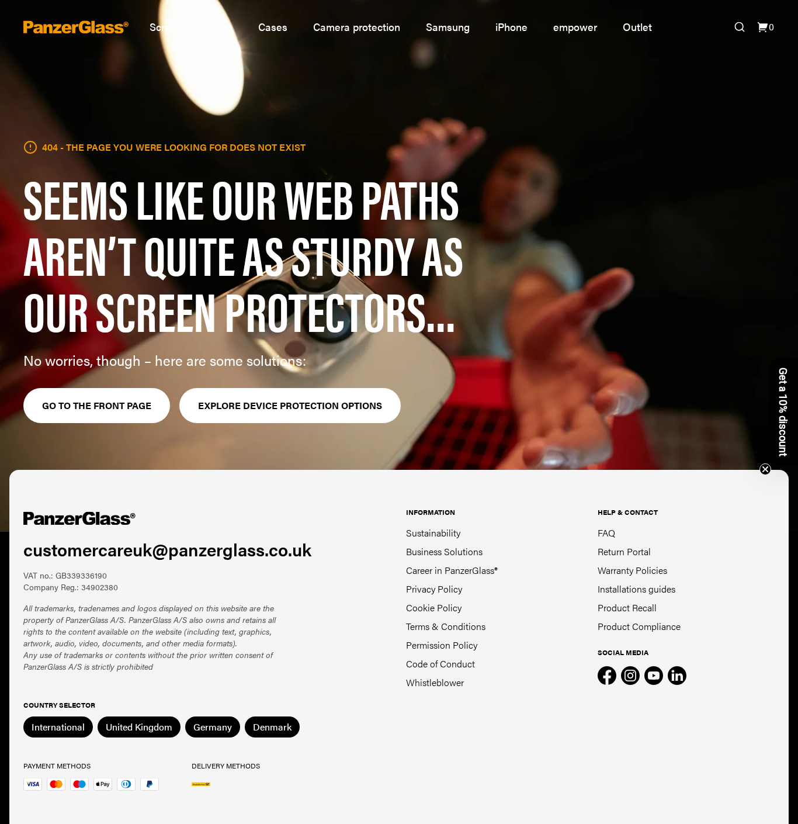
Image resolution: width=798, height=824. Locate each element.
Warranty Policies (632, 570)
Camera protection (356, 26)
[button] (783, 412)
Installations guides (636, 589)
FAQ (606, 532)
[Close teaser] (765, 469)
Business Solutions (444, 551)
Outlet (637, 26)
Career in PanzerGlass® (452, 570)
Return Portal (624, 551)
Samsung (448, 26)
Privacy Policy (434, 589)
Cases (272, 26)
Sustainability (433, 532)
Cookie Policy (434, 607)
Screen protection (191, 26)
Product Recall (627, 607)
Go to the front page (96, 405)
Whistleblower (435, 682)
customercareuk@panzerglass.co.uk (167, 549)
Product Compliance (639, 626)
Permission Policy (441, 645)
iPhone (511, 26)
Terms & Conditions (445, 626)
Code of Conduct (440, 663)
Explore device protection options (290, 405)
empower (575, 26)
